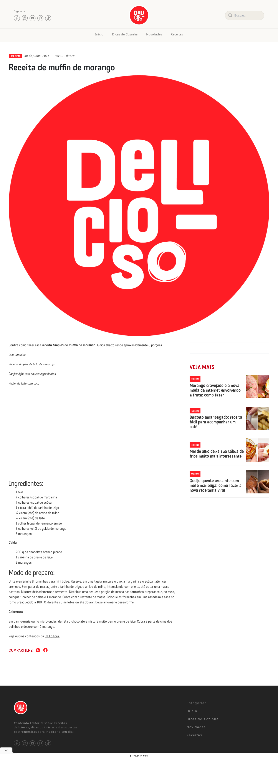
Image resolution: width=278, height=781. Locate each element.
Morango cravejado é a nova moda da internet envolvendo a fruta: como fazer (215, 390)
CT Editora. (52, 636)
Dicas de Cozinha (124, 34)
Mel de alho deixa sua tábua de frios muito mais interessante (217, 453)
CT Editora (67, 56)
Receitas (177, 34)
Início (99, 34)
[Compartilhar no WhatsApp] (38, 650)
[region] (56, 746)
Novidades (154, 34)
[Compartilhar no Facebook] (45, 650)
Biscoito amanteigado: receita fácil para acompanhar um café (216, 422)
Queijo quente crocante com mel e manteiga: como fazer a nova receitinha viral (216, 485)
